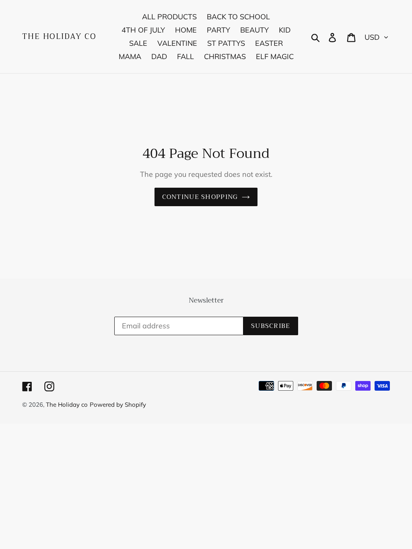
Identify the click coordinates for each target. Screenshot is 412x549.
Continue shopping (200, 197)
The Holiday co (59, 36)
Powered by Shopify (118, 404)
